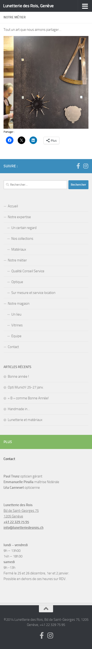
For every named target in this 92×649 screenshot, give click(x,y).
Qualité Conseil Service (27, 271)
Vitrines (17, 325)
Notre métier (17, 260)
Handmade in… (19, 409)
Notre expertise (19, 217)
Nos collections (22, 238)
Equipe (16, 336)
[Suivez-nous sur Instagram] (85, 166)
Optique (17, 282)
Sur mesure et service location (33, 293)
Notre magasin (18, 303)
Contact (13, 347)
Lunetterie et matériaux (25, 420)
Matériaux (18, 249)
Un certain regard (24, 228)
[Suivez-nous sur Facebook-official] (78, 166)
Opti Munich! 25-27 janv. (26, 387)
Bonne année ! (18, 376)
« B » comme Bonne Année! (28, 398)
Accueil (13, 206)
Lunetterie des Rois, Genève (28, 5)
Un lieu (16, 314)
